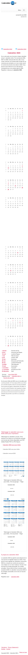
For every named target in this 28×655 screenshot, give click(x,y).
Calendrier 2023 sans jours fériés (11, 449)
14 (17, 252)
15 (10, 270)
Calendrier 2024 (21, 49)
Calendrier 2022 (7, 49)
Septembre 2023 (14, 280)
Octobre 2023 (14, 298)
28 (22, 187)
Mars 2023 (15, 142)
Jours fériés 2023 (12, 374)
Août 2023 (14, 262)
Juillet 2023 (15, 244)
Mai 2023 (14, 177)
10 (8, 168)
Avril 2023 (14, 160)
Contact (8, 649)
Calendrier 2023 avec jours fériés (12, 445)
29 (8, 189)
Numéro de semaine (9, 378)
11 (20, 322)
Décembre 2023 (15, 334)
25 (8, 345)
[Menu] (24, 10)
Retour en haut (23, 652)
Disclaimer (4, 647)
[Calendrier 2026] (9, 3)
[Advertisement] (14, 33)
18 (15, 185)
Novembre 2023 (14, 316)
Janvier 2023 (14, 106)
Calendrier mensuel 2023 (9, 453)
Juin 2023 (14, 195)
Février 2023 (14, 124)
